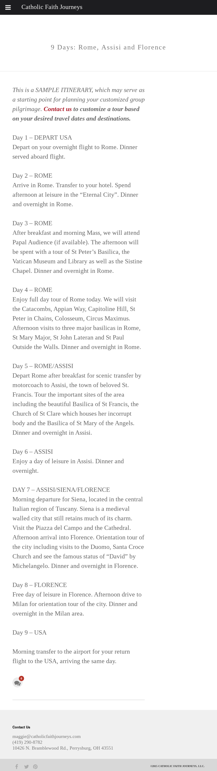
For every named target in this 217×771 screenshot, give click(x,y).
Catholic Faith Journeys (51, 6)
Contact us (58, 108)
